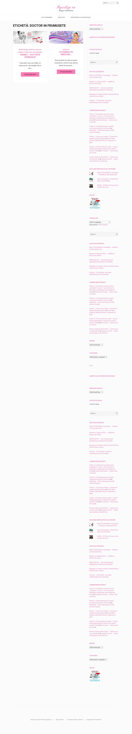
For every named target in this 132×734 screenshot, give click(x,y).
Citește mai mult (30, 74)
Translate (104, 225)
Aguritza (37, 40)
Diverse (21, 52)
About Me (61, 17)
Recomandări (37, 52)
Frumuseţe (28, 52)
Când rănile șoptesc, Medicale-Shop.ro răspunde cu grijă (102, 140)
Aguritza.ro (66, 6)
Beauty (38, 49)
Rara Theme (79, 719)
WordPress (98, 719)
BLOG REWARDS (46, 17)
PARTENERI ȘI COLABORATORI (80, 17)
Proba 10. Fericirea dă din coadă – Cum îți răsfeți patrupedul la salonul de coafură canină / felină (103, 149)
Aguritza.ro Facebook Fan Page (102, 37)
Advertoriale (23, 49)
